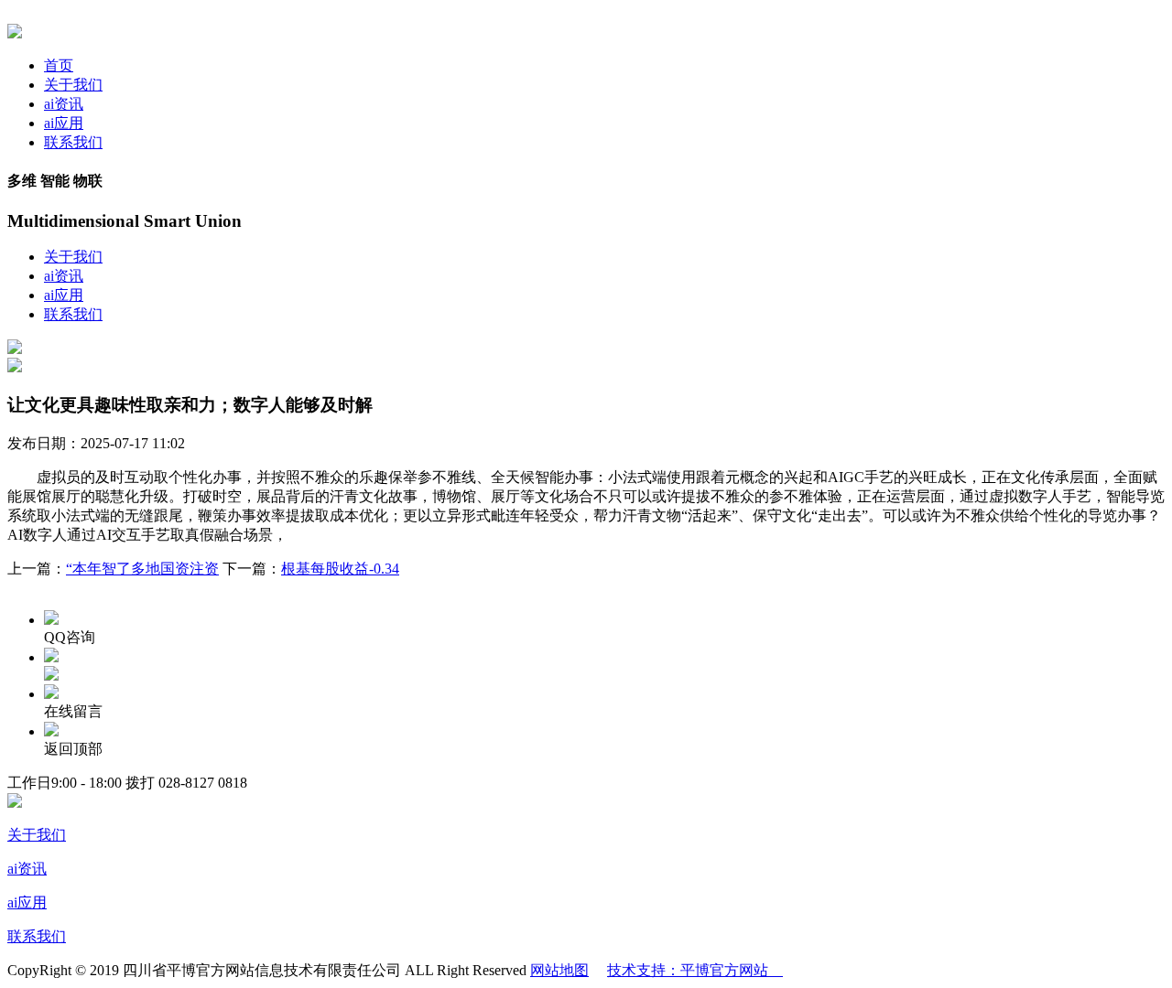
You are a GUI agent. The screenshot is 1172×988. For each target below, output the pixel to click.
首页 (58, 65)
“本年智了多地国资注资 (142, 568)
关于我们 (73, 84)
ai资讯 (63, 104)
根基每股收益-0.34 (340, 568)
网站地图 (559, 970)
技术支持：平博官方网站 (695, 970)
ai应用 (63, 123)
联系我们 (73, 142)
